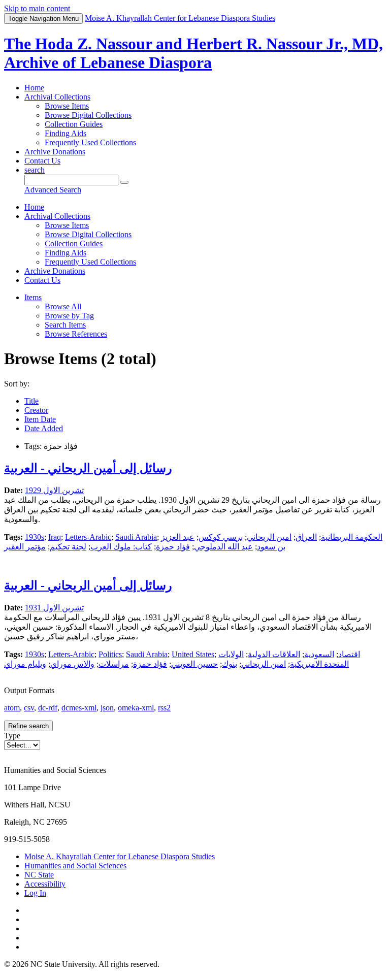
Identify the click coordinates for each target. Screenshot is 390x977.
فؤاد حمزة (173, 546)
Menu (43, 18)
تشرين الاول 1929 (54, 490)
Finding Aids (65, 133)
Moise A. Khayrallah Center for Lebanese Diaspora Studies (119, 856)
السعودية (319, 654)
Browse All (63, 306)
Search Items (65, 324)
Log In (35, 893)
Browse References (76, 334)
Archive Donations (54, 151)
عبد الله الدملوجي (223, 546)
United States (193, 654)
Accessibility (45, 884)
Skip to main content (37, 8)
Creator (36, 410)
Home (34, 87)
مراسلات (114, 664)
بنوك (229, 664)
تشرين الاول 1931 (54, 607)
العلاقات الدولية (274, 654)
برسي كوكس (221, 537)
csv (29, 707)
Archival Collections (57, 96)
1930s (34, 537)
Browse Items (67, 106)
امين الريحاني (269, 537)
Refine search (28, 726)
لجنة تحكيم (68, 546)
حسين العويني (194, 664)
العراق (306, 537)
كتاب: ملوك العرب (121, 546)
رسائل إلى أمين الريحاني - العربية (88, 468)
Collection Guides (74, 124)
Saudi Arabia (136, 537)
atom (12, 707)
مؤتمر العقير (25, 546)
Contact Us (42, 160)
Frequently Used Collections (90, 142)
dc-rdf (47, 707)
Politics (110, 654)
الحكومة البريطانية (351, 537)
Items (33, 297)
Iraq (54, 537)
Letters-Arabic (88, 537)
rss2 (164, 707)
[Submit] (124, 182)
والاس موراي (72, 664)
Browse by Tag (69, 315)
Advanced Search (52, 189)
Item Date (40, 419)
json (107, 707)
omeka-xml (136, 707)
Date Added (43, 428)
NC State (39, 874)
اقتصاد (349, 654)
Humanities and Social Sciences (75, 865)
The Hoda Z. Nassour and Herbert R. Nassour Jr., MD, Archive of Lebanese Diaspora (193, 53)
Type (12, 735)
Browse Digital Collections (88, 115)
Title (31, 401)
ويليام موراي (25, 664)
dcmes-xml (78, 707)
